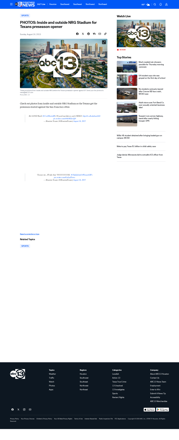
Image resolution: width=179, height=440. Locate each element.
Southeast (77, 4)
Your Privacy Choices (27, 419)
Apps (51, 390)
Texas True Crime (119, 382)
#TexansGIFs (87, 174)
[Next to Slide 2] (103, 63)
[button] (11, 4)
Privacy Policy (14, 419)
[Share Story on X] (83, 34)
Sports (115, 393)
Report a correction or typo (29, 234)
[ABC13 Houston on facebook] (12, 409)
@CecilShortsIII (48, 116)
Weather (52, 374)
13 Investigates (118, 390)
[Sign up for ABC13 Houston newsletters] (30, 409)
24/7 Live (41, 4)
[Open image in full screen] (104, 42)
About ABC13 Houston (159, 374)
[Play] (141, 33)
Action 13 (116, 378)
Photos (52, 386)
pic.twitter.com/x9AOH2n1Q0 (64, 118)
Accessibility (155, 397)
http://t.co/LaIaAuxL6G (91, 116)
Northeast (103, 4)
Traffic (51, 378)
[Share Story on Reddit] (88, 34)
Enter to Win (155, 390)
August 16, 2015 (79, 121)
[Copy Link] (105, 34)
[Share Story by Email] (100, 34)
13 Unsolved (117, 386)
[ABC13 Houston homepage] (25, 4)
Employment (155, 386)
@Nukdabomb (76, 174)
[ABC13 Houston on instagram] (24, 409)
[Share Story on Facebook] (77, 34)
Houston (53, 4)
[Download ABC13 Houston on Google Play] (162, 410)
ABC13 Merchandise (158, 401)
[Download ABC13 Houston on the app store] (149, 410)
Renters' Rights (118, 397)
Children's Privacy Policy (44, 419)
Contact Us (154, 378)
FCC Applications (120, 419)
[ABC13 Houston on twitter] (18, 409)
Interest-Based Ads (91, 419)
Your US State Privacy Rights (63, 419)
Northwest (90, 4)
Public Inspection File (106, 419)
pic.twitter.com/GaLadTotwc (64, 177)
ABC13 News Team (158, 382)
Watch (51, 382)
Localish (115, 374)
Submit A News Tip (158, 393)
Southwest (64, 4)
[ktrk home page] (17, 374)
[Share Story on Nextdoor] (94, 34)
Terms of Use (78, 419)
